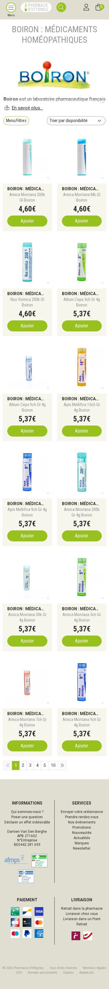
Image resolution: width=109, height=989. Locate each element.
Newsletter (81, 848)
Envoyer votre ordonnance (82, 812)
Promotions (81, 827)
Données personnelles (43, 972)
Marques (82, 843)
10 (53, 765)
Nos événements (82, 822)
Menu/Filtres (16, 120)
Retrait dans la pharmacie (82, 909)
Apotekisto (86, 972)
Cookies (68, 972)
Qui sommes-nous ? (27, 812)
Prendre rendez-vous (82, 817)
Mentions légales (94, 968)
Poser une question (27, 817)
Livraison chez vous (82, 914)
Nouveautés (82, 833)
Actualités (82, 838)
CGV (19, 972)
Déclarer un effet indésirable (27, 822)
